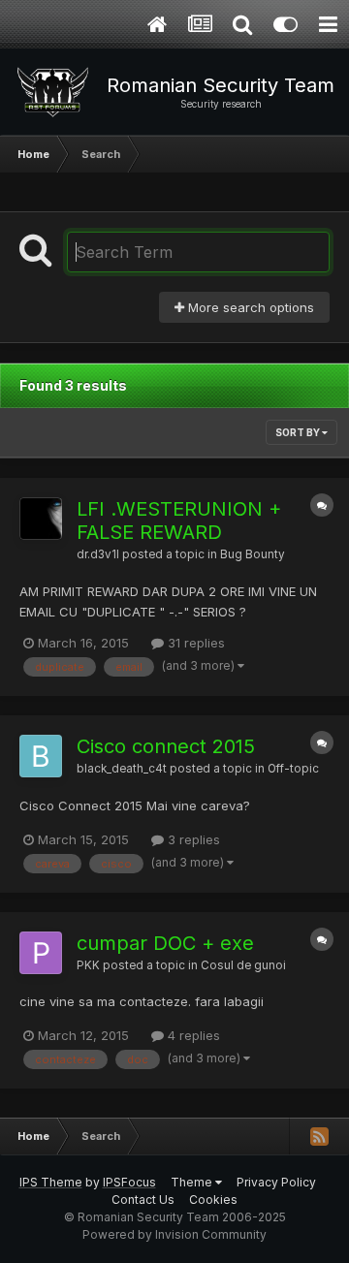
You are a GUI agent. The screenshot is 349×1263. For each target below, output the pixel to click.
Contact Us (142, 1199)
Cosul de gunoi (243, 965)
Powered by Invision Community (174, 1234)
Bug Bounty (252, 554)
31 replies (194, 642)
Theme (193, 1182)
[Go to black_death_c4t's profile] (40, 756)
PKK (88, 965)
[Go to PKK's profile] (40, 952)
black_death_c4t (122, 768)
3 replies (192, 839)
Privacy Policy (276, 1182)
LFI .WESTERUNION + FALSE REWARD (179, 520)
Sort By (298, 432)
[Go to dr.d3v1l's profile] (40, 518)
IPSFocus (129, 1182)
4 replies (192, 1035)
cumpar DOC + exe (165, 943)
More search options (249, 307)
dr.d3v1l (98, 554)
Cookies (213, 1199)
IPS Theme (50, 1182)
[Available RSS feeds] (319, 1136)
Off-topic (293, 768)
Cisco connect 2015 (166, 746)
